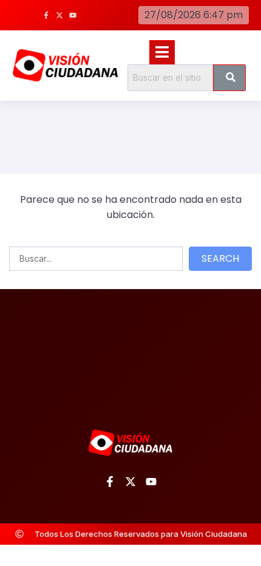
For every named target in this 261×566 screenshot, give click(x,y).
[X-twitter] (59, 15)
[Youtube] (72, 15)
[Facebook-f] (46, 15)
